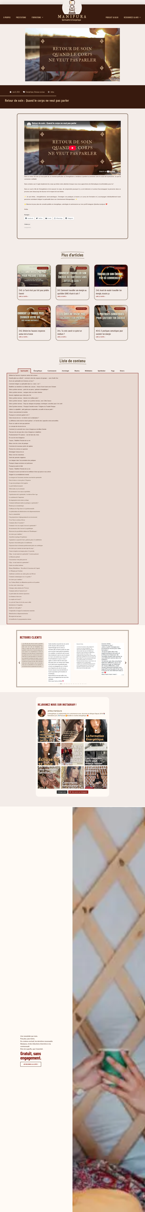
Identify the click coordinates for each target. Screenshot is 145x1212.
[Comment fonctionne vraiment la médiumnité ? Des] (72, 777)
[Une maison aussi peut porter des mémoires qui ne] (96, 754)
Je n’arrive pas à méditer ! (15, 579)
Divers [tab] (122, 371)
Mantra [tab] (77, 371)
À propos (6, 17)
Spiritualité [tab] (24, 371)
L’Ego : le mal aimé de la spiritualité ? (19, 562)
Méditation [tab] (88, 371)
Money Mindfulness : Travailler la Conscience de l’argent (24, 568)
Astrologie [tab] (65, 371)
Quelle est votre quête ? (15, 608)
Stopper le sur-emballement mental (19, 474)
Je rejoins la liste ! (30, 1064)
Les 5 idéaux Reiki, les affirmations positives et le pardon (24, 582)
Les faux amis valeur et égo (16, 585)
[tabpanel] (72, 498)
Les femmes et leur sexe (15, 596)
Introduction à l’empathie (16, 605)
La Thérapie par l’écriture (15, 571)
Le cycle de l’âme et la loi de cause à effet (20, 602)
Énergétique (29, 92)
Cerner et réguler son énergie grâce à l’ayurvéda (21, 551)
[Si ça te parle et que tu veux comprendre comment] (49, 777)
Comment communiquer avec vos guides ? (20, 576)
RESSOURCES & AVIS (131, 17)
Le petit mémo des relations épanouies (19, 593)
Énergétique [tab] (38, 371)
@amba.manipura (99, 204)
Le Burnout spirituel (14, 557)
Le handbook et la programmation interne (20, 619)
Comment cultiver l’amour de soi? (18, 591)
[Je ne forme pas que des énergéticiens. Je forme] (96, 730)
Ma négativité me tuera (15, 616)
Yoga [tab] (112, 371)
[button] (19, 662)
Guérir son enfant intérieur (16, 565)
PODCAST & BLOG (112, 17)
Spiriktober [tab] (101, 371)
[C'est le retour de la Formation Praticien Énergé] (49, 730)
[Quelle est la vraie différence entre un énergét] (96, 777)
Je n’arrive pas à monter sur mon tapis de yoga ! (21, 548)
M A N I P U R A (72, 16)
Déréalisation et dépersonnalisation (18, 613)
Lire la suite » (23, 296)
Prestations (21, 17)
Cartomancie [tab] (52, 371)
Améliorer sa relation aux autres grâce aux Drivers (22, 574)
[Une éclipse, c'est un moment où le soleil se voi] (49, 754)
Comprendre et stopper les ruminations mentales (22, 611)
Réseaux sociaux (39, 92)
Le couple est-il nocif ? (15, 599)
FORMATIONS (36, 17)
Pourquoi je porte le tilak (16, 466)
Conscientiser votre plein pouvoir (18, 559)
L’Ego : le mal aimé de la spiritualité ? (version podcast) (24, 554)
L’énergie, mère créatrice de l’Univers (19, 588)
